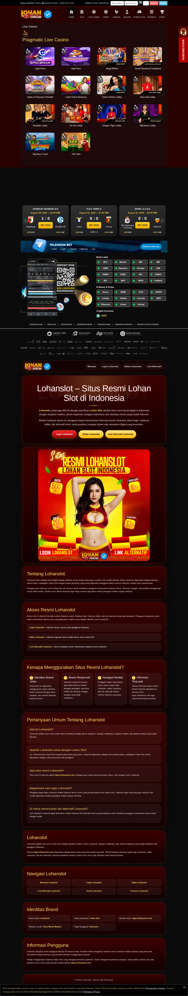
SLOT (82, 17)
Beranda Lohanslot (48, 883)
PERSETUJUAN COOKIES (148, 324)
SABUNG (116, 17)
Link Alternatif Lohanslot (120, 434)
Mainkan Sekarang (151, 247)
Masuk (154, 3)
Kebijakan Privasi (92, 992)
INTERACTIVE (139, 17)
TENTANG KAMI (35, 324)
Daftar (163, 3)
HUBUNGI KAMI (103, 324)
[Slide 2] (93, 232)
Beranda (92, 366)
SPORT (106, 17)
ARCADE (127, 17)
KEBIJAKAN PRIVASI (123, 324)
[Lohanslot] (38, 366)
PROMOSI (151, 17)
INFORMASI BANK (84, 324)
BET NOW (45, 225)
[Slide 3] (95, 232)
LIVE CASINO (93, 17)
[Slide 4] (97, 232)
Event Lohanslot (94, 891)
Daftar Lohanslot (132, 366)
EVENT (162, 17)
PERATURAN (66, 324)
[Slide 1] (91, 232)
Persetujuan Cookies (155, 988)
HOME (71, 17)
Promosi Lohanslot (139, 891)
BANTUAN (51, 324)
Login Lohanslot (110, 366)
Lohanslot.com (59, 588)
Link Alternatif (154, 366)
